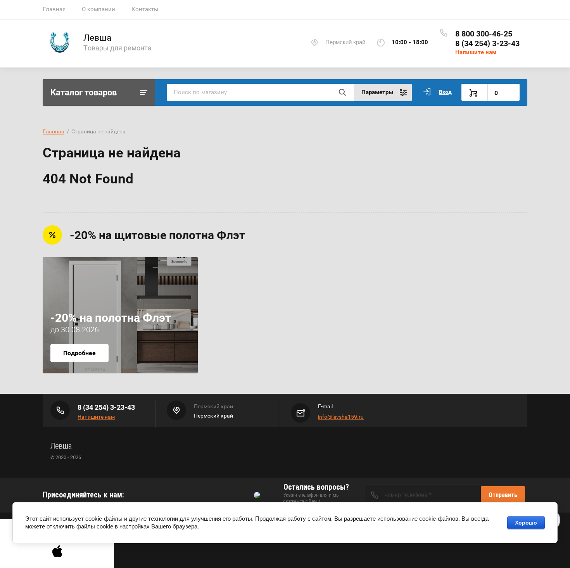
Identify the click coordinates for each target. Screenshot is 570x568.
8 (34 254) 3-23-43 (487, 43)
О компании (98, 9)
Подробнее (79, 353)
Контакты (145, 9)
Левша (97, 38)
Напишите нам (475, 52)
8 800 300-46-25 (483, 33)
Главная (54, 9)
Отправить (503, 495)
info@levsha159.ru (341, 417)
